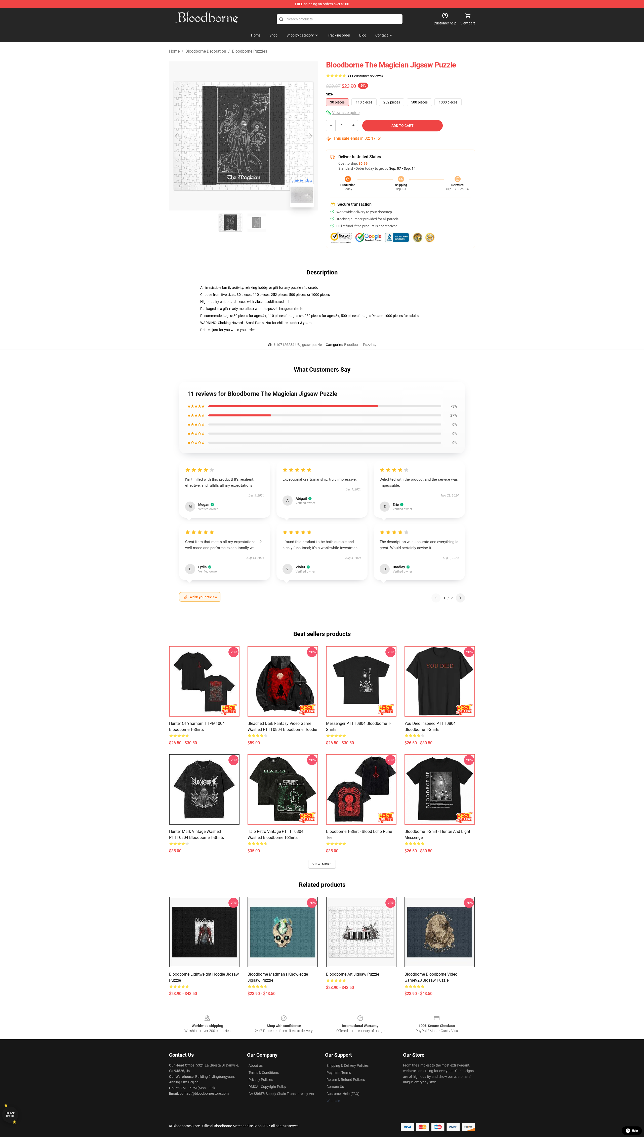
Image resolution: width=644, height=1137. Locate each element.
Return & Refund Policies (346, 1080)
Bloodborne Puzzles (249, 51)
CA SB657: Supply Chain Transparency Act (281, 1094)
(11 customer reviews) (365, 76)
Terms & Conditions (264, 1073)
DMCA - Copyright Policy (267, 1087)
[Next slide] (310, 136)
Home (174, 51)
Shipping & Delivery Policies (348, 1065)
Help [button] (635, 1130)
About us (256, 1065)
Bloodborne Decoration (205, 51)
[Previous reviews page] (435, 597)
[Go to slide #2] (257, 223)
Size (329, 94)
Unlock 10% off (10, 1114)
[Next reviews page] (460, 597)
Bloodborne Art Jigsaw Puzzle (352, 974)
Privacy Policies (261, 1080)
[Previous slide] (177, 136)
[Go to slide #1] (230, 223)
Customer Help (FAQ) (343, 1094)
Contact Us (335, 1087)
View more (322, 864)
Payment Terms (339, 1073)
